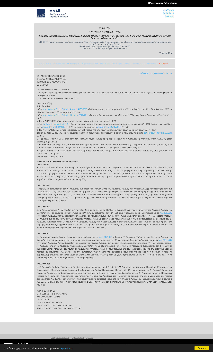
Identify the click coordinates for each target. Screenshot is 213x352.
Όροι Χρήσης (78, 337)
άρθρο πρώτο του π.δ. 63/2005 (158, 132)
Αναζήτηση (168, 10)
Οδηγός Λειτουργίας (60, 337)
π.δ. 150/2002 (166, 213)
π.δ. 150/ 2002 (165, 240)
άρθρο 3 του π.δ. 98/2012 (109, 127)
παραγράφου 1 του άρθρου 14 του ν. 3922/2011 (66, 115)
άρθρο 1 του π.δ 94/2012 (53, 127)
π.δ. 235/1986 (105, 237)
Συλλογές (169, 16)
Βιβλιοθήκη (168, 13)
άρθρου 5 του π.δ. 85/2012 (55, 124)
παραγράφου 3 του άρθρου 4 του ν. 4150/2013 (65, 109)
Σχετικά (89, 337)
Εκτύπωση (153, 63)
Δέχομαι (202, 348)
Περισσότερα (66, 348)
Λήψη (128, 63)
